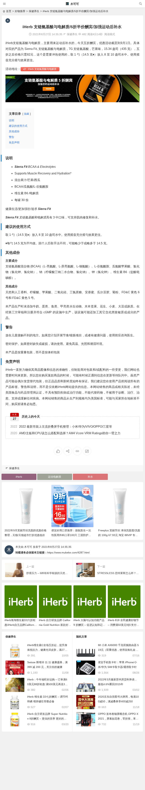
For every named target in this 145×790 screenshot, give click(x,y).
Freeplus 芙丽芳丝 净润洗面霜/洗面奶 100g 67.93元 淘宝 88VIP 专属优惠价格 (80, 535)
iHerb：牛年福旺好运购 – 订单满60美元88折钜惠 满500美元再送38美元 (47, 684)
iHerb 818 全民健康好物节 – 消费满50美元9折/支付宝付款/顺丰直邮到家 (123, 625)
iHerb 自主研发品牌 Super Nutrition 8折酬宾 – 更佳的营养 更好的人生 (47, 718)
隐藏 (26, 113)
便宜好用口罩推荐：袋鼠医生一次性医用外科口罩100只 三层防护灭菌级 (32, 535)
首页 (8, 11)
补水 (90, 476)
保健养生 (34, 11)
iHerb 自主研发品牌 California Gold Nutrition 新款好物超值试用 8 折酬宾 (55, 625)
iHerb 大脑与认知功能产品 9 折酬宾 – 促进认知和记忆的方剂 (89, 625)
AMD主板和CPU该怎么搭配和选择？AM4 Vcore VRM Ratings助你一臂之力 (65, 433)
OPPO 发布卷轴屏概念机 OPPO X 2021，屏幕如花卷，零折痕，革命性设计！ (118, 718)
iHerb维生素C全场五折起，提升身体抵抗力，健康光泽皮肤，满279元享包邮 (47, 650)
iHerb (19, 476)
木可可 (74, 3)
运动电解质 (54, 476)
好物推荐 (20, 11)
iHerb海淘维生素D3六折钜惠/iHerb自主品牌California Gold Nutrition (20, 625)
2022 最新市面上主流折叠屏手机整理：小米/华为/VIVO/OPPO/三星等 (61, 426)
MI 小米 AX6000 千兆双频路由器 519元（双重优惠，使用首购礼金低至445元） (118, 650)
